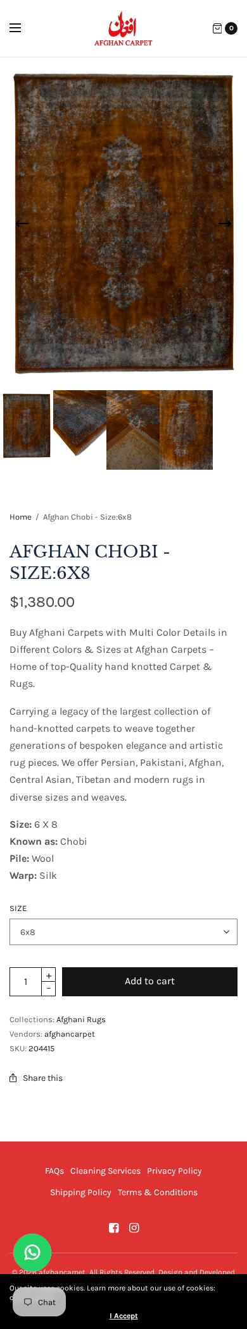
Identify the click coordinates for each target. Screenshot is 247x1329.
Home (21, 516)
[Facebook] (113, 1228)
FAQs (54, 1170)
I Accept (124, 1316)
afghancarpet (69, 1034)
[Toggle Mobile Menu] (23, 28)
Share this (43, 1078)
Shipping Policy (80, 1192)
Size (18, 908)
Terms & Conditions (158, 1192)
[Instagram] (133, 1228)
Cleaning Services (105, 1170)
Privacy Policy (174, 1170)
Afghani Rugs (81, 1019)
